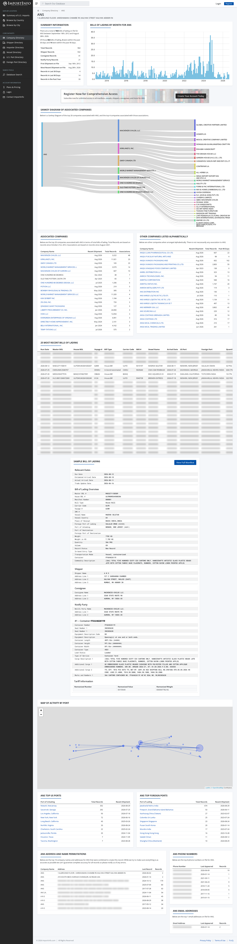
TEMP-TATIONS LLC (49, 329)
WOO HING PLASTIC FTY (206, 224)
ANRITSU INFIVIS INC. (148, 284)
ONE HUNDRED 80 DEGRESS (131, 183)
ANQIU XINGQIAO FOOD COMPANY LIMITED (158, 268)
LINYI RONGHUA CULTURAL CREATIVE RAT (213, 215)
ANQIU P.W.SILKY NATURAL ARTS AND (155, 256)
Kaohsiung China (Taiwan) (150, 813)
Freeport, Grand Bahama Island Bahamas (156, 809)
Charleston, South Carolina (51, 829)
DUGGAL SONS (202, 202)
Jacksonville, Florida (48, 833)
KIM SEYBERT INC (48, 298)
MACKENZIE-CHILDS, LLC (130, 130)
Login (218, 3)
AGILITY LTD (201, 183)
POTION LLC (46, 286)
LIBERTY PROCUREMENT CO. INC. (54, 310)
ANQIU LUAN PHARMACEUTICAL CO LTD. (156, 252)
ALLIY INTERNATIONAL (205, 206)
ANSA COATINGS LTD (148, 319)
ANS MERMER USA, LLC (149, 307)
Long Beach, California (50, 821)
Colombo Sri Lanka (147, 817)
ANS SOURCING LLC (148, 311)
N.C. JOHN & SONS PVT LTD (207, 195)
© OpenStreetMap (217, 788)
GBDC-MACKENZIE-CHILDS (207, 200)
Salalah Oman (145, 837)
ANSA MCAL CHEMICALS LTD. (152, 323)
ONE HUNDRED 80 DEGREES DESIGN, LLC (136, 192)
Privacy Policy (205, 940)
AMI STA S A (201, 178)
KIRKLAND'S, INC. (127, 148)
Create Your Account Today (191, 96)
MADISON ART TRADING (206, 213)
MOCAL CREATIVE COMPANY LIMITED (211, 139)
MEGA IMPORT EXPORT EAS (207, 176)
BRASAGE (200, 226)
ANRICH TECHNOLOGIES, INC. (152, 276)
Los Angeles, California (50, 813)
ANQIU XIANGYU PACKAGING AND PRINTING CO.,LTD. (162, 264)
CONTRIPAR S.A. (202, 166)
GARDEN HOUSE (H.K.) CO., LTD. (209, 157)
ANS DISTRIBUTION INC (149, 291)
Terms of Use (220, 940)
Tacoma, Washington (49, 841)
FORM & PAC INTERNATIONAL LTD (210, 186)
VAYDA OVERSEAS (203, 192)
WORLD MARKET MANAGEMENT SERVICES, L (138, 170)
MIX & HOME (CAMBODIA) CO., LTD (210, 189)
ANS (45, 154)
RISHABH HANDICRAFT (205, 149)
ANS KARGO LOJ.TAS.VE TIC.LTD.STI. (154, 295)
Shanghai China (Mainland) (151, 841)
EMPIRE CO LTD (202, 220)
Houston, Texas (47, 837)
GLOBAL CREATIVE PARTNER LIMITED (211, 125)
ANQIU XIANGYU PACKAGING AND (154, 260)
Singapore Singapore (148, 821)
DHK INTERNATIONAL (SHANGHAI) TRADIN (213, 217)
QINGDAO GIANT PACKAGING (53, 306)
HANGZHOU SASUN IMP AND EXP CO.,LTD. (213, 161)
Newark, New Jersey (49, 805)
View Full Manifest (185, 462)
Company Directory (50, 10)
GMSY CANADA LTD (128, 160)
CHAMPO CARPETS (204, 197)
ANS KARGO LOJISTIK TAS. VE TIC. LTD (155, 299)
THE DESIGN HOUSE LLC (206, 154)
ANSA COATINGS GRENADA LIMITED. (155, 315)
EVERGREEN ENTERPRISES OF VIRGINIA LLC (58, 317)
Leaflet (207, 788)
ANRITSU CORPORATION (150, 280)
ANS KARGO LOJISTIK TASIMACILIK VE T (156, 303)
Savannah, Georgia (48, 809)
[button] (41, 710)
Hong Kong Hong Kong (149, 833)
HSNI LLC (44, 314)
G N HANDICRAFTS (203, 204)
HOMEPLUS (201, 134)
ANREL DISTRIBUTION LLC (150, 272)
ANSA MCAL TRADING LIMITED (152, 327)
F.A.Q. (231, 940)
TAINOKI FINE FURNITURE (207, 211)
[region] (16, 475)
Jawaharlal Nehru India (149, 805)
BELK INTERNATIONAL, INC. (52, 325)
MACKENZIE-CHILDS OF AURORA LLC (135, 177)
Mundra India (145, 829)
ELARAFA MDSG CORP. (205, 223)
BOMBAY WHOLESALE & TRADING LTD (56, 290)
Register (229, 3)
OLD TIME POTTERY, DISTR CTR (132, 187)
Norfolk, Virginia (47, 825)
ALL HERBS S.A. (202, 172)
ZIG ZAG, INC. (46, 302)
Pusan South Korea (148, 825)
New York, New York (49, 817)
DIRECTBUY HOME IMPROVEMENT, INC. (57, 321)
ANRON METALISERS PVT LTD (152, 288)
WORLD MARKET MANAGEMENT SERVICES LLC (215, 180)
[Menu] (36, 3)
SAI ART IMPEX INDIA (204, 208)
